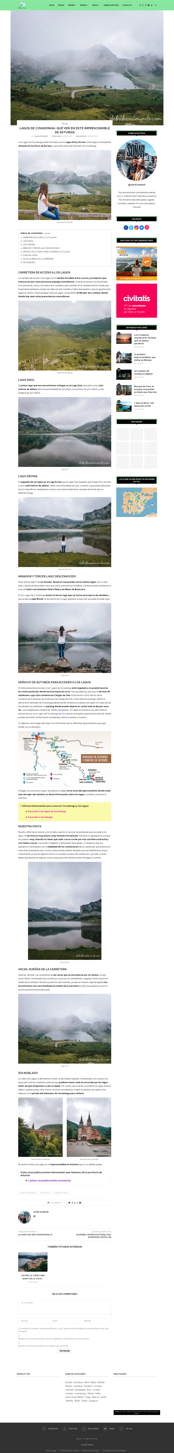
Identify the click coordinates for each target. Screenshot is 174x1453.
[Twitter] (143, 5)
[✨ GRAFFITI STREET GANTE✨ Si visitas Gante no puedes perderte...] (137, 434)
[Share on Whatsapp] (77, 1203)
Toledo (84, 1401)
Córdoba (97, 1386)
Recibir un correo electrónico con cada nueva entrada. (43, 1346)
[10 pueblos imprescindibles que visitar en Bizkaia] (124, 358)
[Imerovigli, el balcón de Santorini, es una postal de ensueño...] (151, 448)
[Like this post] (69, 1203)
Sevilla (103, 1397)
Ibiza (89, 1390)
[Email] (149, 5)
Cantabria (77, 1386)
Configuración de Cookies (114, 1450)
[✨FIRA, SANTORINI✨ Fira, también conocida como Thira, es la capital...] (137, 448)
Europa (83, 5)
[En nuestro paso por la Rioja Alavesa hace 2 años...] (151, 462)
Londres (69, 1393)
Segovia (95, 1397)
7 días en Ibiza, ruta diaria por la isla (144, 404)
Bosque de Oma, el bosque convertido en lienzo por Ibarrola (145, 389)
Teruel (77, 1401)
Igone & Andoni (41, 136)
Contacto (127, 5)
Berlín (87, 1382)
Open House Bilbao (74, 1397)
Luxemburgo (80, 1393)
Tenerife (69, 1401)
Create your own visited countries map (127, 1412)
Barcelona (78, 1382)
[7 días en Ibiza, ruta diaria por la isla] (124, 407)
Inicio (51, 5)
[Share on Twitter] (75, 1203)
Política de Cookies (90, 1450)
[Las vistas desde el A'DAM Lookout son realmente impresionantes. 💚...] (123, 448)
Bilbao (61, 5)
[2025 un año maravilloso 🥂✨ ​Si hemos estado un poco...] (123, 434)
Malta (98, 1393)
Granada (69, 1390)
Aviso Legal (50, 1450)
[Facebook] (140, 5)
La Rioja (96, 1390)
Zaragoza (93, 1401)
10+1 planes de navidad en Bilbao (143, 372)
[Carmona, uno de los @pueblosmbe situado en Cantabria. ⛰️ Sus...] (151, 434)
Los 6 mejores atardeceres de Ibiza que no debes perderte (145, 339)
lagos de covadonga (28, 1193)
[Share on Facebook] (72, 1203)
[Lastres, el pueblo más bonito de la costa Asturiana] (33, 1262)
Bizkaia (101, 1382)
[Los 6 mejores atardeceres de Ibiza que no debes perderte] (124, 339)
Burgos (68, 1386)
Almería (68, 1382)
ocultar (47, 233)
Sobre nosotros (111, 5)
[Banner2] (136, 301)
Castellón (87, 1386)
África (95, 5)
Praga (87, 1397)
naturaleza (44, 1193)
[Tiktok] (152, 5)
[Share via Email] (80, 1203)
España (71, 5)
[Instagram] (145, 5)
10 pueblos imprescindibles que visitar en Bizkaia (145, 357)
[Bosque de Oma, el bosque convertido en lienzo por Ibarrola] (124, 390)
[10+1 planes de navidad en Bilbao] (124, 375)
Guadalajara (80, 1390)
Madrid (91, 1393)
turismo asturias (61, 1193)
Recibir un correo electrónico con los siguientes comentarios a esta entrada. (53, 1339)
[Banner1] (136, 263)
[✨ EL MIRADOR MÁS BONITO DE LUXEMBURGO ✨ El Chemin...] (123, 462)
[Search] (156, 5)
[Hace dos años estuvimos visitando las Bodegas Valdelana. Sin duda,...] (137, 462)
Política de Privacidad (69, 1450)
